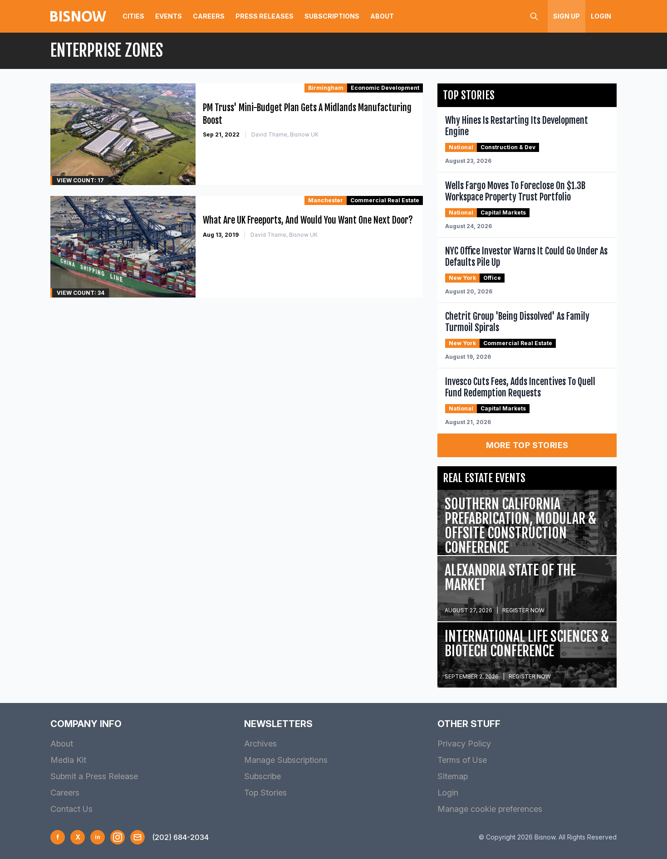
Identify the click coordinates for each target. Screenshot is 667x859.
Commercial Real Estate (384, 200)
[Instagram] (117, 837)
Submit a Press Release (94, 776)
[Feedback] (137, 837)
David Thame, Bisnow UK (285, 134)
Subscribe (262, 776)
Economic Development (385, 87)
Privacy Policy (464, 743)
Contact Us (71, 809)
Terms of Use (462, 760)
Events (168, 16)
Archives (260, 743)
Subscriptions (331, 16)
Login (601, 16)
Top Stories (265, 792)
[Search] (534, 16)
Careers (209, 16)
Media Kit (68, 760)
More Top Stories (527, 445)
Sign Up (566, 16)
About (382, 16)
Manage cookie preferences (489, 809)
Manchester (325, 200)
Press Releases (264, 16)
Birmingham (325, 87)
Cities (133, 16)
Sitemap (452, 776)
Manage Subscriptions (286, 760)
